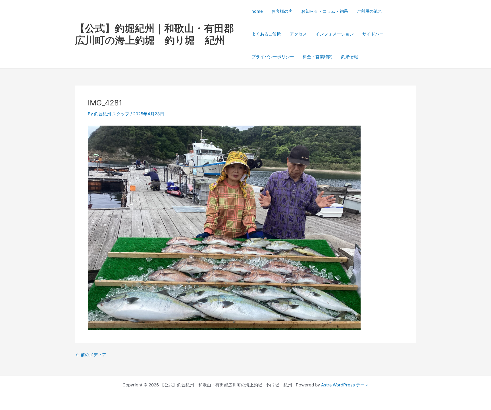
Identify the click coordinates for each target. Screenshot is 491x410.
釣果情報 (349, 56)
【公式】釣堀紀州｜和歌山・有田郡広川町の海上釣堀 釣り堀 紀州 (154, 34)
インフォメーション (334, 34)
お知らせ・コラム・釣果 (324, 11)
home (257, 11)
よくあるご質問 (266, 34)
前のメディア (91, 355)
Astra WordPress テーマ (345, 385)
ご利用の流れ (369, 11)
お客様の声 (282, 11)
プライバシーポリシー (272, 56)
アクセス (298, 34)
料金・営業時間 (317, 56)
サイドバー (373, 34)
